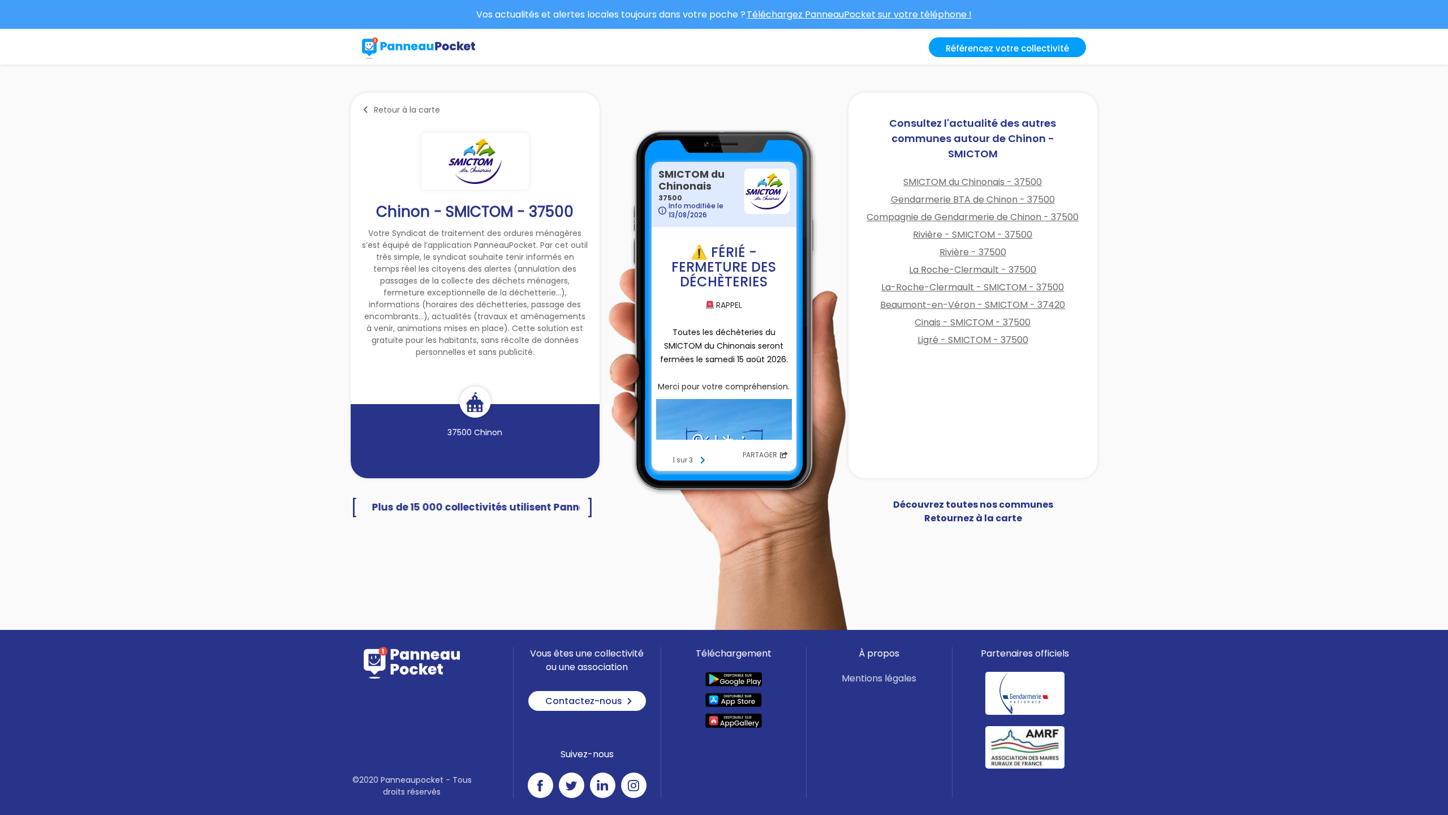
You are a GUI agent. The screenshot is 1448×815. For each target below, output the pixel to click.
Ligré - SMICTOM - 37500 (972, 339)
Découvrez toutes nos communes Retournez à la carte (973, 511)
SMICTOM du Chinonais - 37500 (972, 181)
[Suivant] (702, 460)
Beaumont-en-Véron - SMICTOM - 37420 (972, 304)
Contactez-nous (583, 700)
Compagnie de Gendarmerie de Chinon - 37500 (973, 217)
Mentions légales (879, 678)
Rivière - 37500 (973, 252)
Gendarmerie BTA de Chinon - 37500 (973, 199)
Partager (760, 455)
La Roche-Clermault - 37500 (972, 269)
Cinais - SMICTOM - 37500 (973, 322)
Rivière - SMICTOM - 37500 (972, 234)
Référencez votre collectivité (1007, 48)
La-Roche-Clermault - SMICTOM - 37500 (972, 287)
